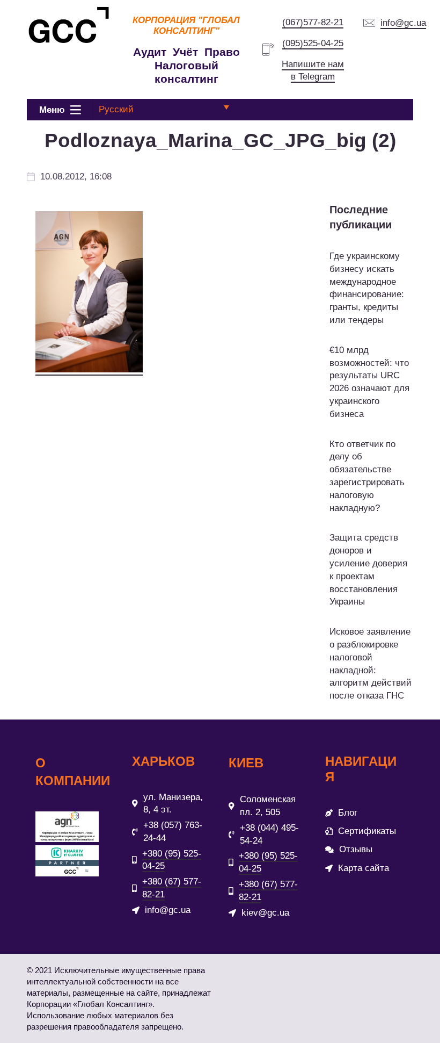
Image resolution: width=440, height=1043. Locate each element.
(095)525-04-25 (312, 43)
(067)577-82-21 (312, 22)
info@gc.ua (403, 23)
